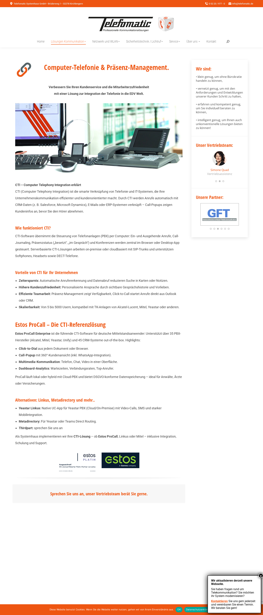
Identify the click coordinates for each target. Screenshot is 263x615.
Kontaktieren (219, 601)
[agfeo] (219, 221)
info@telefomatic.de (242, 3)
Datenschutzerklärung (199, 609)
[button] (216, 181)
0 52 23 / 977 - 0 (217, 3)
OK (179, 609)
